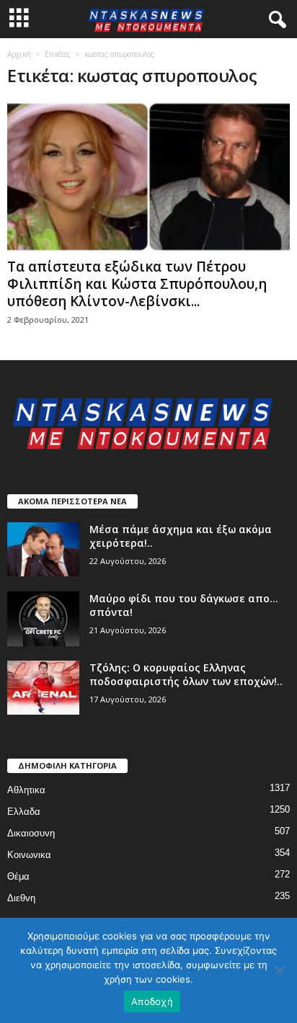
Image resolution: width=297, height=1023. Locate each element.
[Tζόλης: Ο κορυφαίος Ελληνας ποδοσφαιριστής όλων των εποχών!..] (43, 688)
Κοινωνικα (29, 854)
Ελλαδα (23, 811)
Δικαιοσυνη (31, 833)
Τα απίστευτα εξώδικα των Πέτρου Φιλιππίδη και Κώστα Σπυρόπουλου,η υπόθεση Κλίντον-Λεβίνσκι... (137, 284)
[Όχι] (279, 970)
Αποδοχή (152, 1001)
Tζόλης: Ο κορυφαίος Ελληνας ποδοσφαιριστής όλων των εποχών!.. (186, 674)
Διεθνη (21, 898)
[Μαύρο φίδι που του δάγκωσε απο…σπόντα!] (43, 618)
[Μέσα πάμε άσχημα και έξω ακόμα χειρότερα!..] (43, 549)
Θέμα (18, 876)
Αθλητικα (26, 790)
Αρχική (19, 54)
